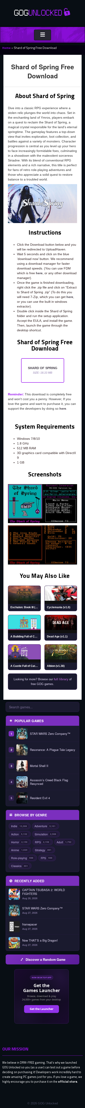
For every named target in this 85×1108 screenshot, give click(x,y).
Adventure (45, 826)
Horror (19, 842)
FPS (46, 858)
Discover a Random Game (46, 959)
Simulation (45, 834)
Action (19, 834)
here (39, 273)
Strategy (43, 850)
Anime (19, 850)
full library (61, 679)
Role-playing (22, 858)
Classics (19, 866)
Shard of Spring (42, 370)
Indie (19, 826)
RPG (42, 842)
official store (67, 1081)
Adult (64, 842)
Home (6, 47)
